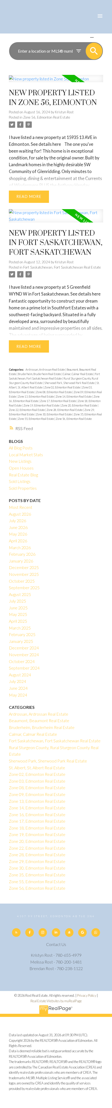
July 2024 (17, 681)
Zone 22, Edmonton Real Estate (27, 409)
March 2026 (20, 547)
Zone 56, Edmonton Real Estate (46, 117)
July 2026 (17, 520)
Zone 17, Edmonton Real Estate (58, 401)
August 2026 (20, 513)
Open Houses (21, 467)
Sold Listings (19, 481)
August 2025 (20, 594)
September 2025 (24, 587)
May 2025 (18, 614)
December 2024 (24, 647)
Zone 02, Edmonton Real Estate (62, 387)
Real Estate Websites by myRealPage (56, 1001)
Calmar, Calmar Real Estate (78, 374)
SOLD (99, 37)
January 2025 (21, 641)
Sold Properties (23, 488)
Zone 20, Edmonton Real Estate (79, 405)
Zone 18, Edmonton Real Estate (37, 827)
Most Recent (20, 507)
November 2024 (24, 654)
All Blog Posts (21, 447)
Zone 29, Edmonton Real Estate (37, 861)
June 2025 (18, 607)
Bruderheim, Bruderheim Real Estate (39, 374)
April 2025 (18, 621)
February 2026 (22, 554)
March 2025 (20, 627)
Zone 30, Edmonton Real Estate (54, 414)
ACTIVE (79, 37)
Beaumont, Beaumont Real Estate (39, 720)
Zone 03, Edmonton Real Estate (37, 780)
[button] (16, 932)
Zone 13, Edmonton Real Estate (36, 396)
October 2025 (22, 580)
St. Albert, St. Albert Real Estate (37, 767)
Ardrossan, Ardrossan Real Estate (45, 369)
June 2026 (18, 527)
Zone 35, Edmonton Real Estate (37, 874)
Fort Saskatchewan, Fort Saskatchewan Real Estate (62, 267)
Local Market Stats (26, 454)
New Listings (20, 461)
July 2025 (17, 600)
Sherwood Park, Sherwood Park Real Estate (69, 383)
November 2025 (24, 574)
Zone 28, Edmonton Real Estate (65, 409)
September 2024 (24, 667)
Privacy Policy (86, 995)
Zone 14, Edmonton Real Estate (74, 396)
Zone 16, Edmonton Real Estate (37, 814)
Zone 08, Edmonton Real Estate (54, 392)
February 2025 (22, 634)
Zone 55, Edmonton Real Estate (36, 418)
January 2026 (21, 560)
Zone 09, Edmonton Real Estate (37, 794)
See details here (46, 144)
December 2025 (24, 567)
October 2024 (22, 661)
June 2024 (18, 688)
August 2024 (20, 674)
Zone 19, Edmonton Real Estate (41, 405)
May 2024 (18, 694)
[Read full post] (56, 81)
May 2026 (18, 533)
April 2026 (18, 540)
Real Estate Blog (23, 474)
